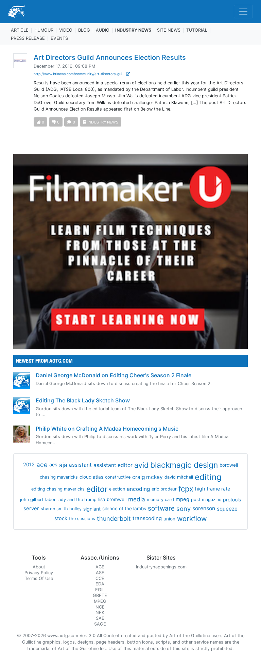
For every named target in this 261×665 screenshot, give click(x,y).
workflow (192, 518)
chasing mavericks (59, 477)
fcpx (185, 488)
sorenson (203, 508)
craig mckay (147, 477)
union (169, 518)
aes (53, 465)
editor (96, 489)
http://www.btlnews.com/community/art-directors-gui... (80, 74)
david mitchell (178, 477)
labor (50, 499)
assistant (80, 465)
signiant (92, 509)
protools (232, 499)
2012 (29, 465)
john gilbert (32, 499)
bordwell (229, 465)
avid (141, 465)
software (161, 508)
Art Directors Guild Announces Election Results (110, 57)
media (136, 499)
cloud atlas (91, 477)
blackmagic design (184, 465)
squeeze (227, 508)
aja (63, 464)
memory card (160, 499)
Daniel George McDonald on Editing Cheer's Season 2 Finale (113, 375)
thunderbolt (114, 518)
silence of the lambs (124, 508)
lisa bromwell (112, 499)
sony (183, 508)
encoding (138, 489)
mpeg (182, 499)
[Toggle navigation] (243, 11)
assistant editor (113, 465)
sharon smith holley (61, 508)
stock (60, 518)
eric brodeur (164, 489)
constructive (117, 477)
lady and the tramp (77, 499)
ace (42, 465)
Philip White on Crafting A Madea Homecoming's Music (107, 428)
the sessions (82, 518)
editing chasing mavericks (58, 489)
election (117, 489)
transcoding (147, 518)
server (31, 508)
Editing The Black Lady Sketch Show (83, 400)
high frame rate (212, 489)
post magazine (206, 499)
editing (208, 477)
